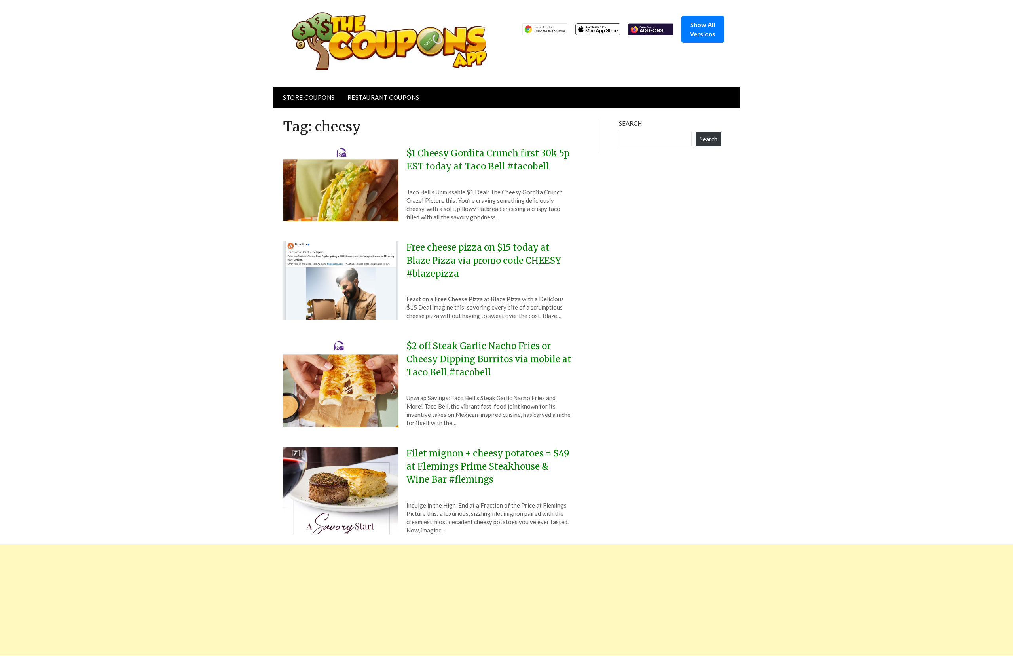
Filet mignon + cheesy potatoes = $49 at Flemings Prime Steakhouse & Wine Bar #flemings (487, 466)
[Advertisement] (237, 599)
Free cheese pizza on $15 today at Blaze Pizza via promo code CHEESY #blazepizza (483, 260)
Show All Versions (702, 29)
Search (630, 123)
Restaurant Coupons (383, 97)
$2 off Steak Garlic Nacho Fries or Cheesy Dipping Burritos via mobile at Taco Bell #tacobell (488, 359)
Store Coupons (309, 97)
